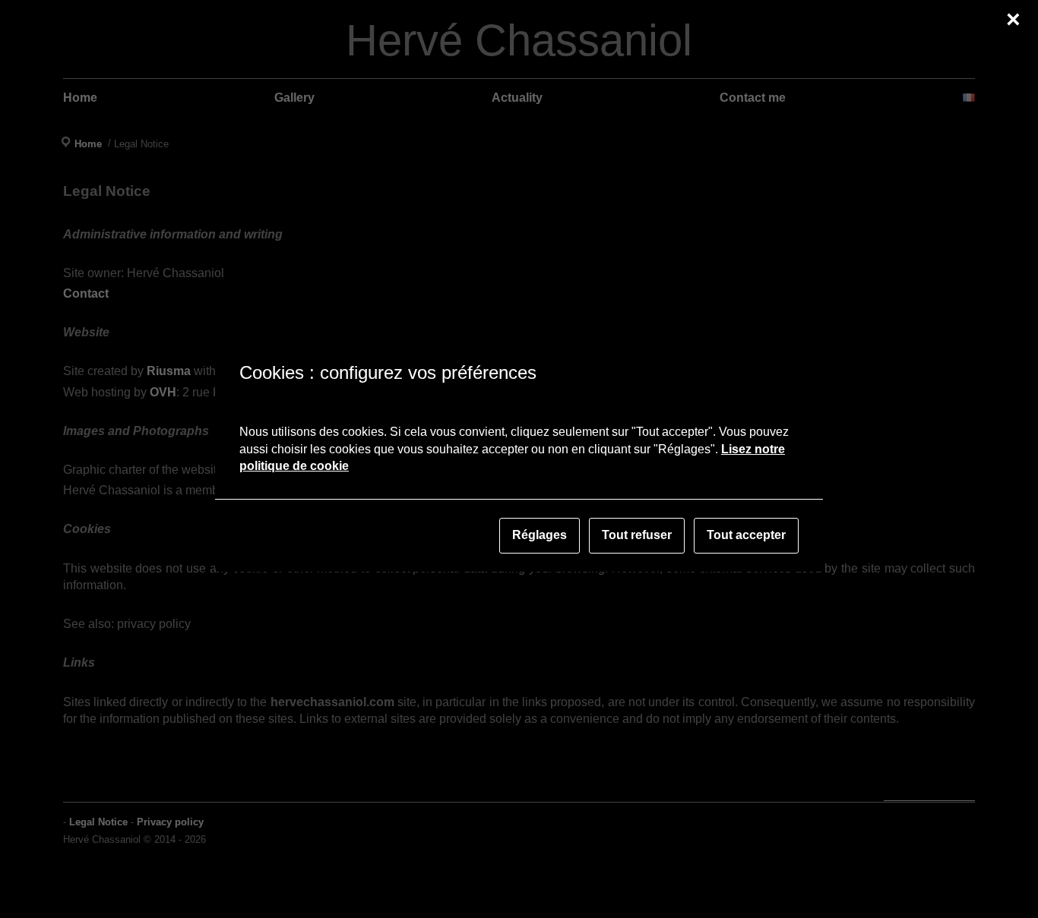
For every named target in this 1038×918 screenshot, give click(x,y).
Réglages (539, 534)
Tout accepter (746, 534)
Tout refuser (637, 534)
